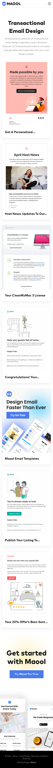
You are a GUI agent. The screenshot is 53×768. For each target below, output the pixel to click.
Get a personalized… (20, 132)
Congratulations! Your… (22, 377)
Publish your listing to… (22, 540)
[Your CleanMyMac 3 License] (26, 257)
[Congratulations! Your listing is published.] (26, 339)
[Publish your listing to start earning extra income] (26, 502)
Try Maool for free (26, 674)
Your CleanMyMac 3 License (25, 295)
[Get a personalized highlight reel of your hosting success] (26, 94)
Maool (33, 762)
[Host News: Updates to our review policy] (26, 175)
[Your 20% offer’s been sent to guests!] (26, 583)
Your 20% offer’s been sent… (26, 622)
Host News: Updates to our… (26, 214)
